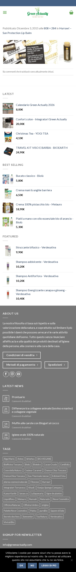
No (32, 565)
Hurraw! (46, 481)
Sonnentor (28, 516)
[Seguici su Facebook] (6, 374)
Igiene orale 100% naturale (28, 434)
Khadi (31, 487)
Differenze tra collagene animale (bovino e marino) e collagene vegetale (42, 410)
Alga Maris (9, 458)
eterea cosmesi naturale (15, 481)
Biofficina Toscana (13, 464)
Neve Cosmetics (61, 499)
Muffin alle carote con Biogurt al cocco (35, 423)
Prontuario (18, 397)
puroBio (43, 510)
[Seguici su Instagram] (12, 374)
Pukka (33, 510)
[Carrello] (71, 12)
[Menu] (5, 12)
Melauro (22, 499)
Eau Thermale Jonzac (38, 476)
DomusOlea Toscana (14, 476)
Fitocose (35, 481)
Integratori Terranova (14, 487)
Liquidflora (9, 499)
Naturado (45, 499)
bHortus (30, 458)
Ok (21, 565)
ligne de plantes (54, 493)
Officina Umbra (31, 505)
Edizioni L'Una (59, 476)
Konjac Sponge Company (49, 487)
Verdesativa (56, 516)
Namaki (33, 499)
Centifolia (65, 464)
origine (45, 505)
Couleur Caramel (33, 470)
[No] (71, 561)
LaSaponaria (37, 493)
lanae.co (24, 493)
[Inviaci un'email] (19, 374)
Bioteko (37, 464)
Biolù (27, 464)
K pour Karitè (10, 493)
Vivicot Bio (9, 522)
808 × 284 (50, 28)
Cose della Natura (12, 470)
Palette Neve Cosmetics (15, 510)
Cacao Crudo (50, 464)
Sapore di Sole (57, 510)
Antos (20, 458)
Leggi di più (49, 565)
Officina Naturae (12, 505)
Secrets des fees (12, 516)
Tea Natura (41, 516)
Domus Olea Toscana (55, 470)
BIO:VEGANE (44, 458)
